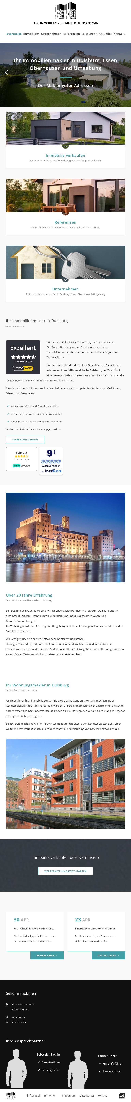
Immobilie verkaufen (65, 155)
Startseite (14, 34)
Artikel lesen (45, 955)
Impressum (69, 1095)
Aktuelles (105, 34)
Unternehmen (51, 34)
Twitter (51, 1095)
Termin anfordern (25, 439)
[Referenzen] (65, 198)
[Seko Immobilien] (14, 1095)
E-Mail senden (19, 1022)
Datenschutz (86, 1095)
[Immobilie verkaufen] (65, 131)
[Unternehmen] (65, 265)
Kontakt (119, 34)
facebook (35, 1095)
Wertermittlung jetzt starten (65, 871)
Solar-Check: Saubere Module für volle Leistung (41, 928)
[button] (7, 72)
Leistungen (89, 34)
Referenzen (71, 34)
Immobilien (31, 34)
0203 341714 (18, 1017)
